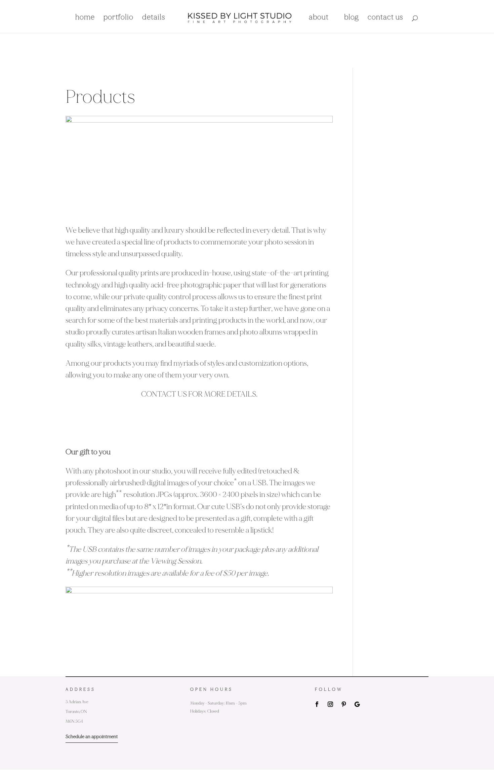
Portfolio (118, 18)
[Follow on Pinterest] (343, 704)
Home (85, 18)
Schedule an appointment (92, 736)
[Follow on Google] (357, 704)
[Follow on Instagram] (330, 704)
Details (153, 18)
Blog (351, 18)
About (319, 18)
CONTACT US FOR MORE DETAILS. (199, 394)
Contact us (385, 18)
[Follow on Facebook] (317, 704)
